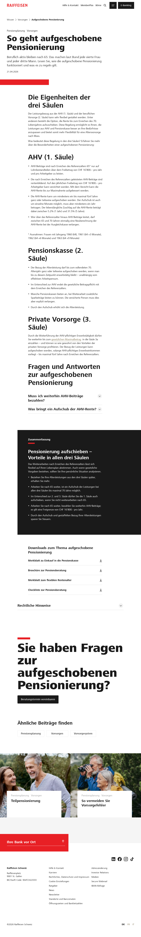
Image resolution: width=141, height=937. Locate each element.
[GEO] (63, 841)
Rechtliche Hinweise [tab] (34, 606)
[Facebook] (120, 859)
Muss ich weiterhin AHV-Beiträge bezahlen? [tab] (56, 398)
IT (133, 924)
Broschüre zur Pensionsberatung (47, 570)
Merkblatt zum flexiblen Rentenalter (49, 580)
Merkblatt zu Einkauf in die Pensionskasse (53, 560)
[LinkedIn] (113, 859)
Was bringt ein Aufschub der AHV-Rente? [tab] (62, 409)
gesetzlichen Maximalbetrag (66, 339)
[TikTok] (132, 859)
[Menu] (113, 5)
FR (128, 924)
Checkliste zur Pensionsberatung (47, 589)
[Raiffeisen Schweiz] (17, 5)
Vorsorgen (57, 733)
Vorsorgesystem (83, 733)
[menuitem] (70, 5)
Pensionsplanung (31, 733)
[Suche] (104, 5)
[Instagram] (126, 859)
